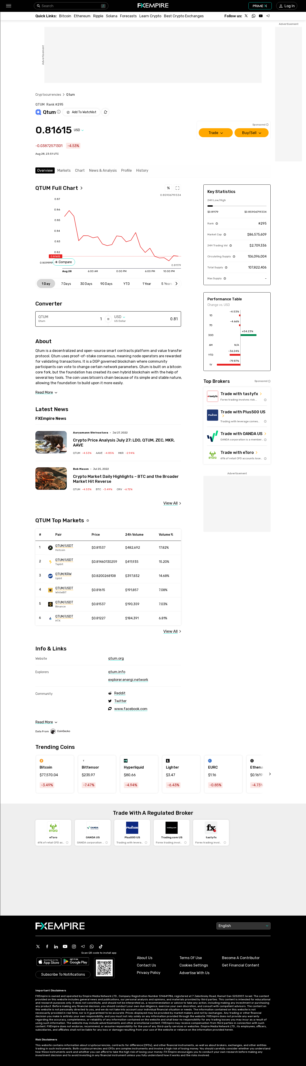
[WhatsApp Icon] (92, 946)
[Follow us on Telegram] (268, 16)
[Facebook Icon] (47, 946)
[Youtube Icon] (65, 946)
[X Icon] (38, 946)
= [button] (108, 319)
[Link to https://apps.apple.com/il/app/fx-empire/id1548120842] (49, 962)
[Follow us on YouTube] (260, 16)
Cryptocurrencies (48, 95)
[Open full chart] (177, 188)
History (142, 170)
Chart (80, 170)
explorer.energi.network (128, 680)
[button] (8, 6)
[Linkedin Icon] (56, 946)
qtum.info (116, 672)
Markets (64, 170)
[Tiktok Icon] (100, 946)
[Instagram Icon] (74, 946)
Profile (126, 170)
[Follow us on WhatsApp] (253, 16)
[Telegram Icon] (83, 946)
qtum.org (116, 658)
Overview (45, 170)
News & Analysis (103, 170)
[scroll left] (265, 774)
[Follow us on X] (246, 16)
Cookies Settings (193, 965)
